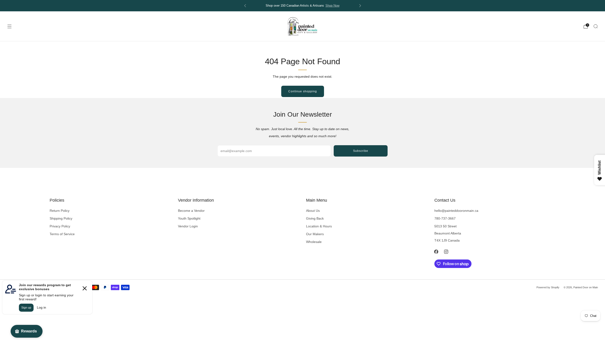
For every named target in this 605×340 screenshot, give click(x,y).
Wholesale (314, 242)
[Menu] (9, 26)
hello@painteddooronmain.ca (456, 210)
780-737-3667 (445, 218)
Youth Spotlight (189, 218)
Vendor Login (188, 226)
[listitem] (303, 5)
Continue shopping (302, 91)
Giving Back (315, 218)
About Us (313, 210)
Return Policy (59, 210)
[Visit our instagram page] (446, 252)
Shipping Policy (61, 218)
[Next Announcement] (360, 6)
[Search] (595, 26)
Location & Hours (319, 226)
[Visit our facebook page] (436, 252)
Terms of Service (62, 234)
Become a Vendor (191, 210)
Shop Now (332, 5)
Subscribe (360, 151)
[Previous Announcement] (245, 6)
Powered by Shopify (547, 287)
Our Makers (315, 234)
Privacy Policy (60, 226)
